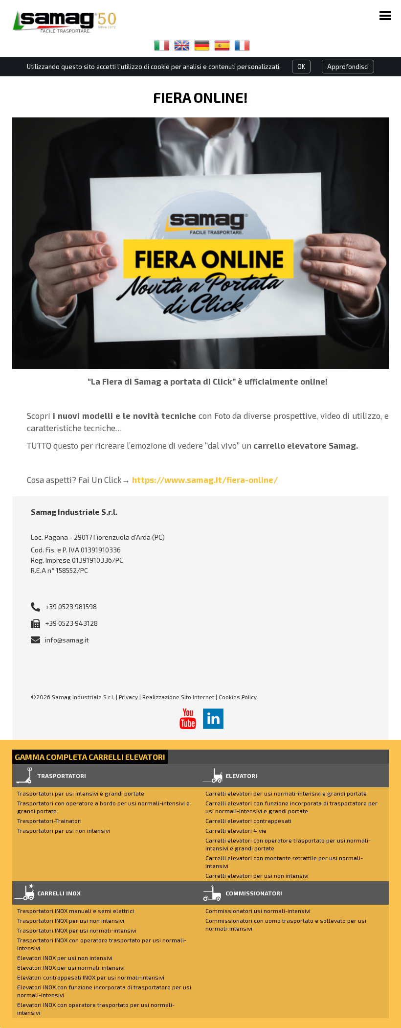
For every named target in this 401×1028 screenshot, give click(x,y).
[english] (182, 45)
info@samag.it (67, 640)
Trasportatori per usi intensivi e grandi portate (80, 793)
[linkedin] (213, 718)
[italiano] (162, 45)
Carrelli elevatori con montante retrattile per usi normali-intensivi (284, 861)
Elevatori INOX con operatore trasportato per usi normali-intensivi (96, 1008)
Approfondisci (348, 66)
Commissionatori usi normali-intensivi (258, 910)
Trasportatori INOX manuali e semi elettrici (75, 910)
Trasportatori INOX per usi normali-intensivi (76, 930)
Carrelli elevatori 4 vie (236, 830)
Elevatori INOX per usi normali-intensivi (71, 967)
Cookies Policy (238, 696)
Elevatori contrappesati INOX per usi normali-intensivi (90, 977)
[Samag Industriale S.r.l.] (71, 21)
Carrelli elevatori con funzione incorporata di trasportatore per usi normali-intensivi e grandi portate (291, 807)
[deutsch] (202, 45)
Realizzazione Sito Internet (178, 696)
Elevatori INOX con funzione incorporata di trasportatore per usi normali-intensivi (104, 990)
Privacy (128, 696)
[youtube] (188, 718)
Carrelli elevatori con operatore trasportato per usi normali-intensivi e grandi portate (288, 844)
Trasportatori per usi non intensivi (63, 830)
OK (301, 66)
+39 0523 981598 (71, 606)
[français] (242, 45)
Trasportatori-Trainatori (49, 820)
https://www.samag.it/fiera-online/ (205, 479)
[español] (222, 45)
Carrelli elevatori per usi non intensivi (257, 875)
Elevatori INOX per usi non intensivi (64, 957)
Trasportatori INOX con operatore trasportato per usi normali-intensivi (101, 944)
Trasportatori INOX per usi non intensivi (70, 920)
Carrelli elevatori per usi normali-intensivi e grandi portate (286, 793)
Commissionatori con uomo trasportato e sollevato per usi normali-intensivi (285, 924)
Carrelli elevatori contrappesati (248, 820)
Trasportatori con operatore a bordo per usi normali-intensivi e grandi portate (103, 807)
